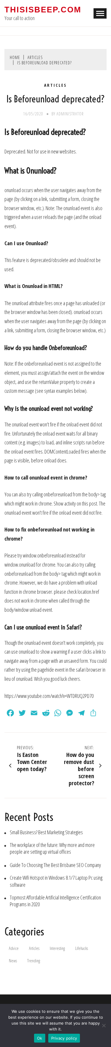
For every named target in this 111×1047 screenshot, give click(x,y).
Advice (14, 948)
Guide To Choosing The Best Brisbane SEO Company (55, 865)
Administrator (70, 114)
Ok (39, 1038)
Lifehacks (81, 948)
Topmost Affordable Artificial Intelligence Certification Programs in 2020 (55, 901)
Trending (33, 960)
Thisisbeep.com (42, 9)
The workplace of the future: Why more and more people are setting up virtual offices (52, 848)
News (13, 960)
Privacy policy (64, 1038)
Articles (55, 85)
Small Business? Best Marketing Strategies (46, 832)
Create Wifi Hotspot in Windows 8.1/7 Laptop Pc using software (56, 881)
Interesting (57, 948)
